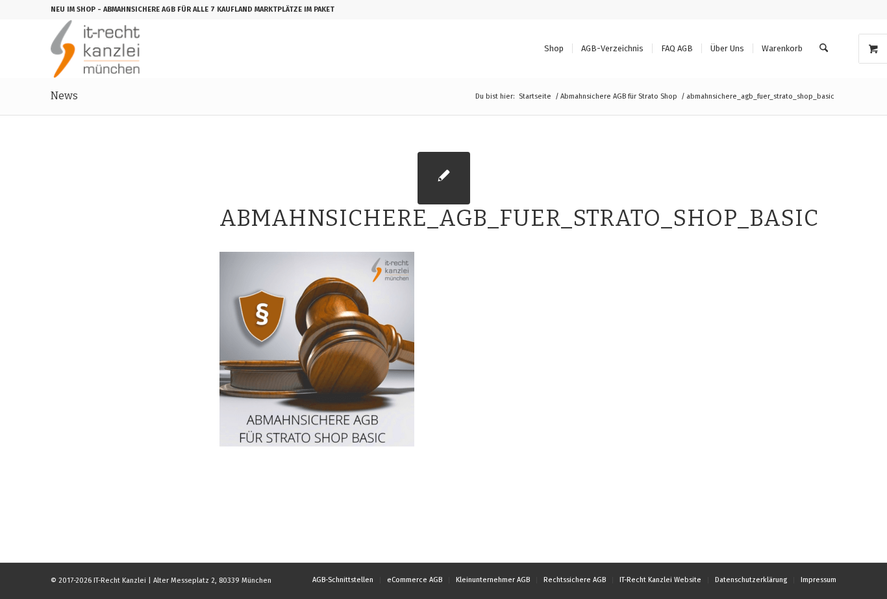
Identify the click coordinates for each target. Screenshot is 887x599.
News (64, 96)
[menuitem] (554, 48)
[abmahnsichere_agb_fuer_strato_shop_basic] (444, 178)
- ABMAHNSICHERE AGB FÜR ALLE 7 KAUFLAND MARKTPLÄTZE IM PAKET (215, 9)
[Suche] (823, 48)
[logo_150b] (98, 48)
